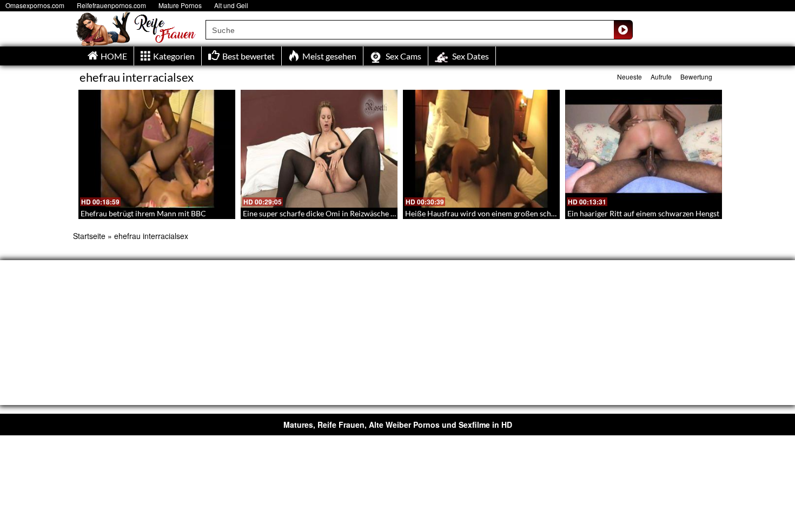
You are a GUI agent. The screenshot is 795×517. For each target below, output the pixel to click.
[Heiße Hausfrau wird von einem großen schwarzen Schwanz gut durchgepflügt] (481, 149)
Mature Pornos (180, 5)
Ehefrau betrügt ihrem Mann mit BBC (143, 213)
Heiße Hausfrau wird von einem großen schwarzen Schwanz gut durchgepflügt (536, 213)
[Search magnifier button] (623, 30)
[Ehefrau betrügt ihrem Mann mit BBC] (156, 149)
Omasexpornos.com (34, 5)
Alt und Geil (231, 5)
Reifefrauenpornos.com (111, 5)
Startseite (89, 235)
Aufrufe (661, 76)
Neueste (629, 76)
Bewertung (696, 76)
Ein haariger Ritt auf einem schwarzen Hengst (643, 213)
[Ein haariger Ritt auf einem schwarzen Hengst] (643, 149)
